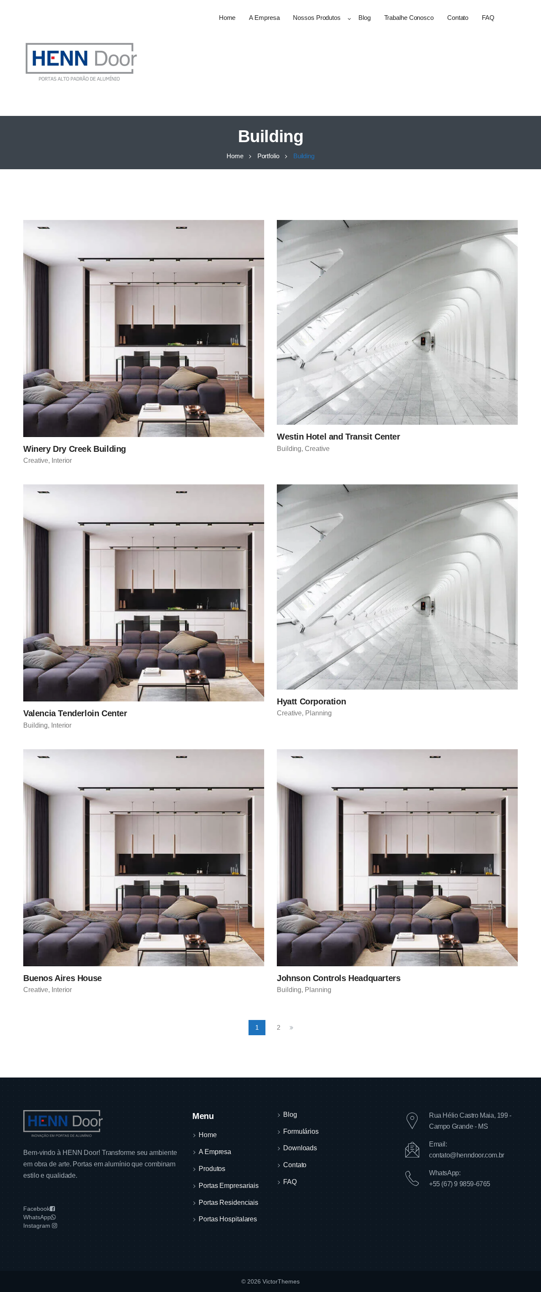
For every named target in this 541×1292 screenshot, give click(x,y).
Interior (62, 460)
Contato (294, 1164)
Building (289, 448)
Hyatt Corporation (311, 701)
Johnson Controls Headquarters (338, 978)
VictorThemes (280, 1281)
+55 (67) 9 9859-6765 (459, 1184)
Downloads (300, 1148)
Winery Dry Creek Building (74, 449)
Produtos (212, 1168)
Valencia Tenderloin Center (75, 713)
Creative (35, 460)
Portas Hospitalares (228, 1219)
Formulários (301, 1131)
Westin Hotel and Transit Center (338, 436)
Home (208, 1134)
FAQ (290, 1181)
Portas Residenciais (228, 1202)
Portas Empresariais (229, 1185)
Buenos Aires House (62, 978)
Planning (318, 713)
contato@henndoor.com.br (466, 1155)
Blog (290, 1114)
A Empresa (215, 1151)
